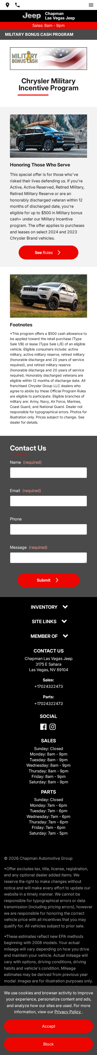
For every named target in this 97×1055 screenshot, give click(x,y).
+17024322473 (48, 686)
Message (29, 547)
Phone (16, 518)
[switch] (91, 5)
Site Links (44, 621)
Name (26, 462)
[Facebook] (43, 727)
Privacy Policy (68, 1011)
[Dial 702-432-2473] (17, 5)
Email (25, 490)
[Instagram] (52, 727)
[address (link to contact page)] (7, 5)
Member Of (45, 636)
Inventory (44, 607)
